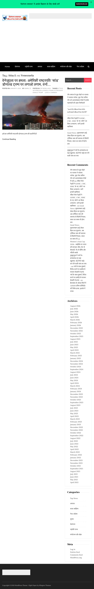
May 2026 (74, 314)
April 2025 (74, 350)
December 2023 (76, 394)
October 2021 (75, 466)
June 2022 (74, 444)
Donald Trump (48, 90)
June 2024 (74, 378)
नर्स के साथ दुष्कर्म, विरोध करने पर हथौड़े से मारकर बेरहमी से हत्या (78, 269)
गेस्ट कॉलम (80, 66)
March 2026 (75, 320)
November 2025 (76, 331)
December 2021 (76, 460)
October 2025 (75, 334)
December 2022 (76, 427)
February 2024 (76, 389)
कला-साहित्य (51, 66)
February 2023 (76, 422)
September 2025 (76, 336)
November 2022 (76, 430)
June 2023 (74, 411)
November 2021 (76, 463)
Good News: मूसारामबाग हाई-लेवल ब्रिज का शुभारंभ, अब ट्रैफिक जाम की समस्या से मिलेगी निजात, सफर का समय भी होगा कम (78, 138)
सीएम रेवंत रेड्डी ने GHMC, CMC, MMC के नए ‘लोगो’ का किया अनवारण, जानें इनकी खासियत (78, 186)
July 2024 (74, 375)
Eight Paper (33, 585)
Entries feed (75, 552)
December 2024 (76, 361)
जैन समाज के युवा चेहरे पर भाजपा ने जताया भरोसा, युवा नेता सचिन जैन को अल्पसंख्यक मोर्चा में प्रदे (78, 175)
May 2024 (74, 380)
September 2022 (76, 436)
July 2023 (74, 408)
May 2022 (74, 447)
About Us (17, 75)
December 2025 (76, 328)
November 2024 (76, 364)
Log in (72, 549)
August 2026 (75, 306)
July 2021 (74, 474)
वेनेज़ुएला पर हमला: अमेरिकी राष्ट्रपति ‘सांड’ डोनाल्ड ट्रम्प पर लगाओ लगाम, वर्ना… (30, 82)
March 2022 (75, 452)
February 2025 (76, 356)
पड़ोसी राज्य (28, 66)
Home (7, 66)
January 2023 (75, 425)
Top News (43, 88)
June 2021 (74, 477)
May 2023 (74, 413)
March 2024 (75, 386)
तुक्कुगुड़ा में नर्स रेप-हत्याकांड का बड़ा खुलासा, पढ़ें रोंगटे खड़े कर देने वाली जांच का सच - (78, 261)
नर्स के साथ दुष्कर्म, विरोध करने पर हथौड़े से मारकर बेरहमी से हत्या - (78, 277)
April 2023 (74, 416)
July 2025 (74, 342)
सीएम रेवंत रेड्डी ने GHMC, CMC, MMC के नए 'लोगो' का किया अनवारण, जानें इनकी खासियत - (77, 200)
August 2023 (75, 405)
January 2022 (75, 458)
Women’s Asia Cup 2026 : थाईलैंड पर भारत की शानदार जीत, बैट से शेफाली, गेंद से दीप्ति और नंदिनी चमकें (78, 247)
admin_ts (27, 88)
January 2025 (75, 358)
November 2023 (76, 397)
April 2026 (74, 317)
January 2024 (75, 391)
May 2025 (74, 347)
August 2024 (75, 372)
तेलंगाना (17, 66)
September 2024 (76, 369)
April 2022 (74, 449)
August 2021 (75, 471)
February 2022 (76, 455)
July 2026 (74, 309)
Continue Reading (9, 139)
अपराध (40, 66)
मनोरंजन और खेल (66, 66)
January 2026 (75, 325)
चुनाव (6, 75)
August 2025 (75, 339)
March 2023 (75, 419)
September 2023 (76, 402)
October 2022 (75, 433)
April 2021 (74, 482)
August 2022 (75, 438)
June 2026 (74, 312)
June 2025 (74, 345)
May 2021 (74, 480)
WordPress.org (76, 558)
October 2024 (75, 367)
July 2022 (74, 441)
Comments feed (76, 555)
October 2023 (75, 400)
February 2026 (76, 323)
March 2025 (75, 353)
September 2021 (76, 469)
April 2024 (74, 383)
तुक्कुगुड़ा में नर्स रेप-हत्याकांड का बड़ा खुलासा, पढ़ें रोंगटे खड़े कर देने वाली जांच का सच (78, 153)
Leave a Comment (51, 92)
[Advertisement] (47, 45)
